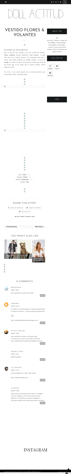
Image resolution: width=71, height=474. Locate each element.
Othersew (15, 388)
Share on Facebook (16, 208)
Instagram (50, 75)
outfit (33, 217)
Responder (42, 295)
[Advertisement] (57, 113)
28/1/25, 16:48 (15, 391)
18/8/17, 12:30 (15, 333)
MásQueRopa (16, 287)
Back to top (62, 472)
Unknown (15, 303)
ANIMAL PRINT (24, 255)
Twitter (57, 68)
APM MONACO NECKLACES (38, 259)
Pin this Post (26, 211)
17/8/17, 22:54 (15, 306)
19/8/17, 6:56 (14, 354)
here (29, 175)
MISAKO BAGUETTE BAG (11, 256)
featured (27, 217)
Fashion (22, 217)
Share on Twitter (35, 208)
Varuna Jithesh (17, 351)
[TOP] (68, 470)
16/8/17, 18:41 (15, 290)
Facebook (50, 68)
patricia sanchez (18, 331)
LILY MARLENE (16, 367)
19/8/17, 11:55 (15, 370)
